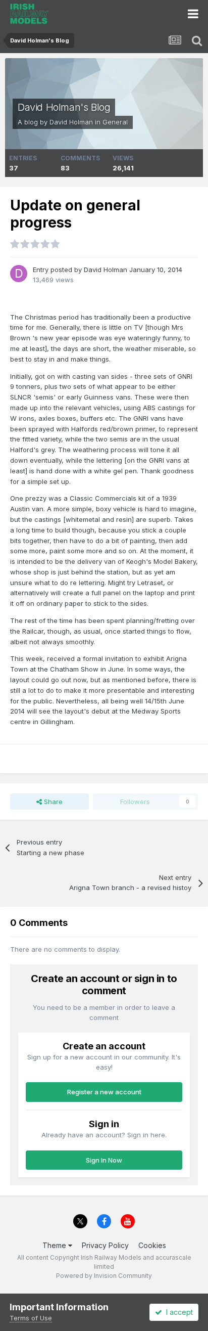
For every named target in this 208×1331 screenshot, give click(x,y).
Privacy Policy (105, 1245)
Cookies (152, 1245)
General (115, 122)
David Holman (71, 122)
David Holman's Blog (64, 107)
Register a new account (104, 1092)
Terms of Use (31, 1318)
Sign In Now (104, 1160)
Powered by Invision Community (104, 1275)
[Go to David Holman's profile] (18, 273)
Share (52, 801)
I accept (177, 1312)
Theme (55, 1245)
